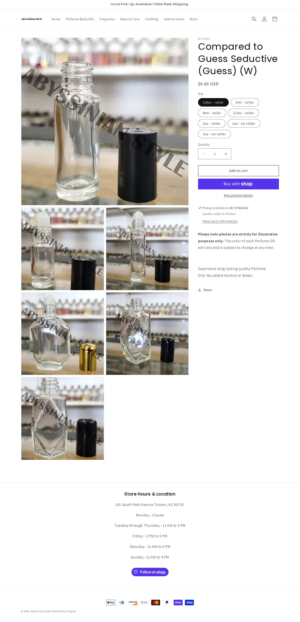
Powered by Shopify (64, 611)
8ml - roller (212, 113)
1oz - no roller (243, 124)
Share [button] (207, 290)
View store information (220, 221)
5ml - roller (245, 102)
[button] (254, 19)
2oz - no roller (214, 134)
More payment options (238, 195)
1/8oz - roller (213, 102)
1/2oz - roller (243, 113)
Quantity (204, 145)
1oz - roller (212, 124)
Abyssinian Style (41, 611)
